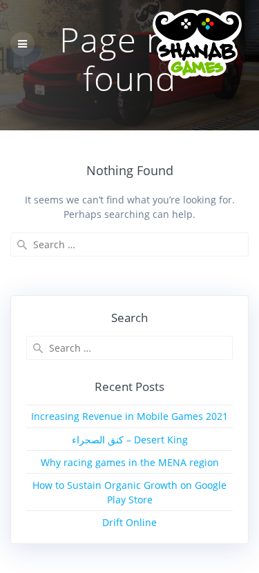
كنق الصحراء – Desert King (130, 439)
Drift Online (129, 522)
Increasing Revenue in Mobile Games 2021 (129, 416)
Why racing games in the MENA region (130, 462)
